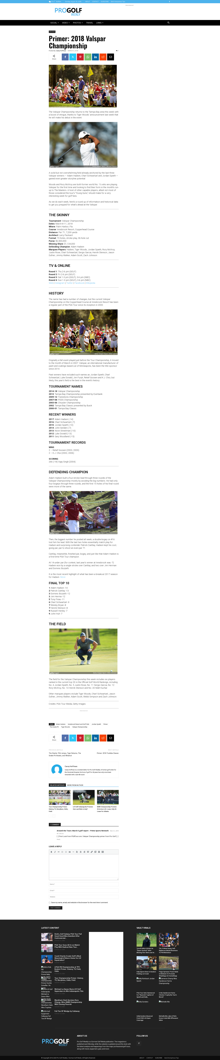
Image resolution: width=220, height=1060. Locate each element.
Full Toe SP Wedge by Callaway (67, 1011)
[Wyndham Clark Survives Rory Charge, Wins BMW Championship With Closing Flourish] (47, 1004)
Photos (77, 22)
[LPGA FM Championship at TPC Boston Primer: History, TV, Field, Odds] (47, 973)
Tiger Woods (65, 727)
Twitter (69, 283)
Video (65, 22)
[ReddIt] (103, 57)
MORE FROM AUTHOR (75, 785)
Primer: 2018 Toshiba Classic (108, 753)
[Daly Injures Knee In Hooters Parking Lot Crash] (147, 963)
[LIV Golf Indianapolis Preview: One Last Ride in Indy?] (84, 797)
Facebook (79, 283)
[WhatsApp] (87, 57)
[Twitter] (72, 57)
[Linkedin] (95, 57)
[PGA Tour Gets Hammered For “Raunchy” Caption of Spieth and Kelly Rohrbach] (147, 984)
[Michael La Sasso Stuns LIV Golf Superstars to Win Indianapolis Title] (47, 995)
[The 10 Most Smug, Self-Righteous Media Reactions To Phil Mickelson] (169, 940)
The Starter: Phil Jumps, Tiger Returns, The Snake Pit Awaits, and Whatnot (65, 754)
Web (51, 283)
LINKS (99, 22)
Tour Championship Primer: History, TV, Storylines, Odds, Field (58, 809)
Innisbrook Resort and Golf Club (78, 724)
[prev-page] (50, 816)
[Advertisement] (129, 11)
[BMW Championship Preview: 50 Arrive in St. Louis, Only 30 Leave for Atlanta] (108, 797)
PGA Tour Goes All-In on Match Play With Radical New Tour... (67, 946)
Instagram (60, 283)
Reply (58, 839)
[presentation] (51, 851)
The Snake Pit (54, 727)
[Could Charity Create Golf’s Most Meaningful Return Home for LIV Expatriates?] (47, 959)
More (62, 577)
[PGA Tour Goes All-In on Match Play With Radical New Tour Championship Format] (47, 948)
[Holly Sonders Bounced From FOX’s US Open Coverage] (147, 1007)
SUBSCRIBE (105, 1)
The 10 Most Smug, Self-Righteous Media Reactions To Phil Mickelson (168, 950)
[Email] (110, 57)
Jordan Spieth (96, 724)
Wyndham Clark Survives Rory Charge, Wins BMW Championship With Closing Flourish (68, 1002)
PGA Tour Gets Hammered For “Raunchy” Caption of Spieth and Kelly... (146, 995)
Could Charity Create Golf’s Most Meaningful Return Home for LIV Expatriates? (68, 958)
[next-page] (53, 816)
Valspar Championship (79, 727)
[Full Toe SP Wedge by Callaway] (47, 1015)
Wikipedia (90, 283)
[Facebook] (169, 1)
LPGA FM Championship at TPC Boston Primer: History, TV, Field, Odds (68, 969)
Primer (105, 724)
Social (53, 22)
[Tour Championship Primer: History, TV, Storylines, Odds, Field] (59, 797)
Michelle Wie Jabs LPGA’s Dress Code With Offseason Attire (168, 1018)
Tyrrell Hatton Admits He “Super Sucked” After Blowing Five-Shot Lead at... (146, 950)
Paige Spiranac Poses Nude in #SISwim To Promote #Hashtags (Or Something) (168, 974)
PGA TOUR (52, 31)
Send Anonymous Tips (118, 1)
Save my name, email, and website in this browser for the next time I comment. (79, 902)
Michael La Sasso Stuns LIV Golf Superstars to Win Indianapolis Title (69, 990)
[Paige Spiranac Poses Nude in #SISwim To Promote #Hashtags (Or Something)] (169, 963)
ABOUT (87, 1)
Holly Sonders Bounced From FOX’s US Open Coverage (145, 1018)
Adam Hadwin (60, 724)
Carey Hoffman (61, 51)
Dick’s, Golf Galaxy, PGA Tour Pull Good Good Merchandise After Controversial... (68, 936)
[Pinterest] (80, 57)
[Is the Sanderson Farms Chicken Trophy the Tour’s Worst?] (169, 984)
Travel (89, 22)
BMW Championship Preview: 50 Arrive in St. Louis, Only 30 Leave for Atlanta (107, 809)
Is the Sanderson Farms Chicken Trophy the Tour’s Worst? (168, 995)
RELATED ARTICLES (57, 785)
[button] (168, 23)
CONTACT (95, 1)
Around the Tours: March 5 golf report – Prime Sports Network (83, 831)
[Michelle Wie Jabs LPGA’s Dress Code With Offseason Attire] (169, 1007)
